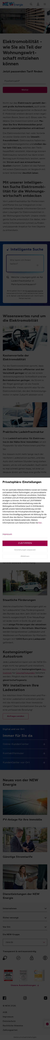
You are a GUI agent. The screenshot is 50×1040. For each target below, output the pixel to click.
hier (40, 523)
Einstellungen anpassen (25, 550)
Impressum (7, 534)
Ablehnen (25, 556)
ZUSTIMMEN (25, 543)
